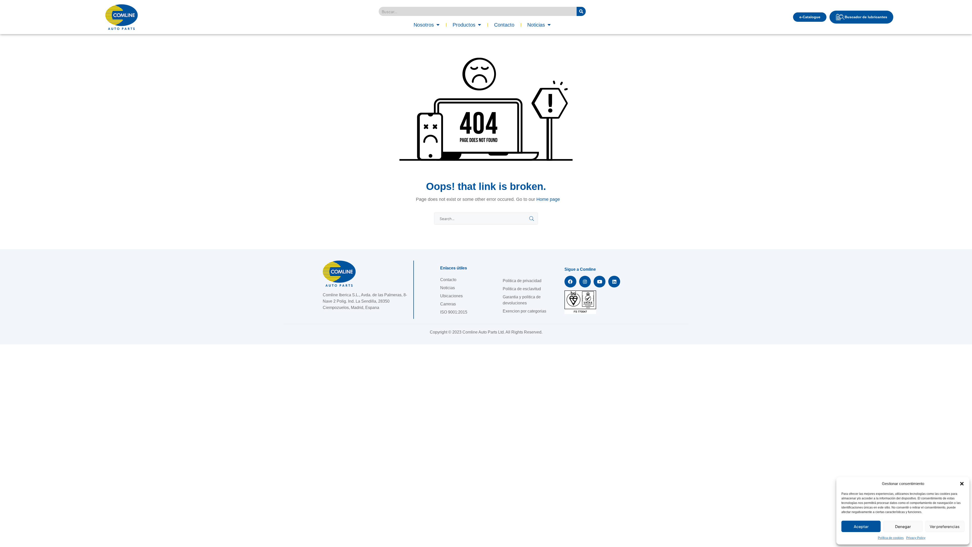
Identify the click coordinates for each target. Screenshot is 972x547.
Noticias (536, 24)
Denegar (903, 526)
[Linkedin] (614, 282)
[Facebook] (570, 282)
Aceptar (861, 526)
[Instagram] (585, 282)
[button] (961, 483)
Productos (464, 24)
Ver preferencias (945, 526)
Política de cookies (891, 538)
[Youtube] (599, 282)
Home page (548, 199)
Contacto (504, 24)
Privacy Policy (915, 538)
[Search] (581, 11)
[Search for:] (486, 219)
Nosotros (424, 24)
